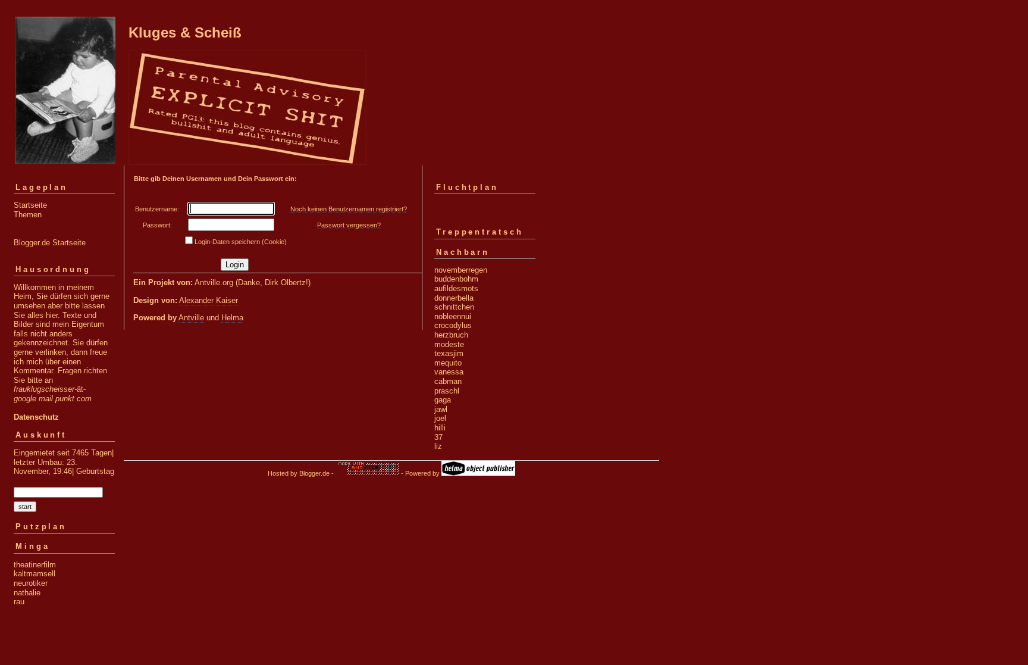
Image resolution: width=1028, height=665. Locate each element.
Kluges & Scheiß (185, 32)
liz (438, 446)
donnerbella (454, 298)
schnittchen (454, 306)
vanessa (448, 371)
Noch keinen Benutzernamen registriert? (348, 209)
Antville (191, 317)
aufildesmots (456, 288)
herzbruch (451, 334)
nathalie (27, 592)
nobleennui (452, 316)
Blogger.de (314, 473)
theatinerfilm (35, 564)
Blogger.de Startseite (50, 242)
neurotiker (31, 583)
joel (440, 418)
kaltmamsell (34, 573)
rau (19, 601)
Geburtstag (95, 471)
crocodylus (453, 325)
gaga (442, 399)
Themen (28, 214)
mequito (448, 362)
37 (438, 437)
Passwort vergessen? (349, 225)
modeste (449, 344)
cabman (448, 381)
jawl (440, 409)
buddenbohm (456, 278)
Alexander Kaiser (208, 300)
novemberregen (460, 270)
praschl (446, 390)
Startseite (30, 205)
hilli (440, 427)
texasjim (448, 353)
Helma (232, 317)
